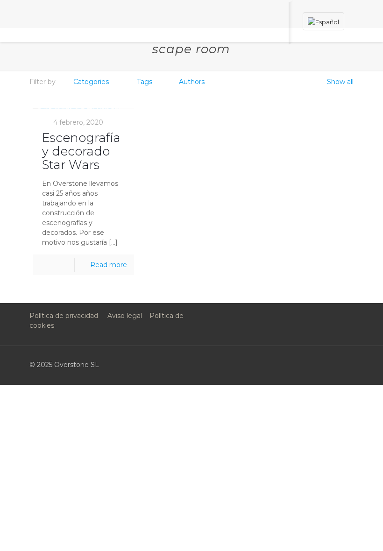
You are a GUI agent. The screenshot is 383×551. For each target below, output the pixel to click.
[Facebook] (257, 364)
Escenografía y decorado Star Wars (81, 151)
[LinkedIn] (294, 364)
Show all (340, 82)
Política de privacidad (63, 315)
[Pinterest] (307, 364)
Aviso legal (124, 315)
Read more (108, 265)
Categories (91, 82)
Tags (144, 82)
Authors (192, 82)
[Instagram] (320, 364)
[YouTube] (282, 364)
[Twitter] (269, 364)
